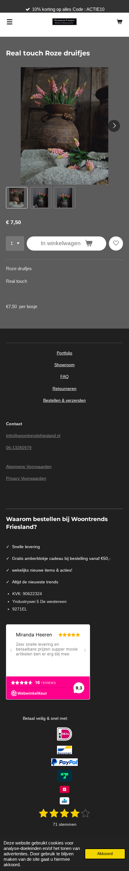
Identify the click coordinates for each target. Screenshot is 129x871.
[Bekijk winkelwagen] (119, 22)
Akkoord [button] (105, 853)
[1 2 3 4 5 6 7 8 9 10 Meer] (15, 243)
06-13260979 (19, 447)
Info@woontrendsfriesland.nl (33, 435)
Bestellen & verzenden (64, 400)
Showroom (64, 364)
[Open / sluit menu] (9, 22)
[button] (17, 198)
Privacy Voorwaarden (26, 478)
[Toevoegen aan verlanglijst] (116, 243)
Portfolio (64, 353)
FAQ (64, 376)
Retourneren (64, 388)
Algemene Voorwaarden (29, 466)
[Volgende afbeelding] (114, 126)
